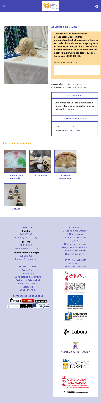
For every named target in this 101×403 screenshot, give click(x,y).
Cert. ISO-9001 (27, 290)
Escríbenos (75, 263)
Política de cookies (27, 283)
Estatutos (28, 287)
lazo (74, 87)
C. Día (75, 240)
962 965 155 (26, 234)
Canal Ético (28, 270)
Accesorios (69, 84)
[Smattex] (13, 307)
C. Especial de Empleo (75, 230)
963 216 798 (26, 245)
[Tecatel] (28, 302)
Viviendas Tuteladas (75, 250)
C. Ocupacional (74, 234)
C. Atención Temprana (74, 237)
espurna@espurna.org (25, 237)
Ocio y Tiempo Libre (75, 244)
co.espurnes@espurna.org (25, 248)
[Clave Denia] (41, 302)
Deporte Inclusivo (74, 254)
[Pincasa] (15, 302)
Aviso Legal (28, 273)
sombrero (82, 87)
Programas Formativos (74, 247)
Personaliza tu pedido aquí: (65, 62)
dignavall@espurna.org (26, 259)
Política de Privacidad (28, 280)
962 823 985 (26, 255)
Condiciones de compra (27, 277)
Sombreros (80, 84)
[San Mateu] (26, 307)
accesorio (67, 87)
